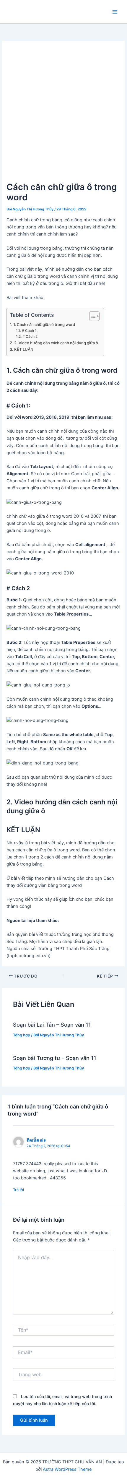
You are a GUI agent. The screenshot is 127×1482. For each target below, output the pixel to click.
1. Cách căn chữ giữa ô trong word (44, 324)
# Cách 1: (29, 331)
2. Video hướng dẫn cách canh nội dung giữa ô (56, 342)
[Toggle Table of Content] (91, 316)
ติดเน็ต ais (36, 1139)
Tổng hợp (21, 1035)
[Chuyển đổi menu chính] (115, 12)
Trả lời (18, 1189)
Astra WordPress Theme (67, 1469)
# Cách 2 (29, 337)
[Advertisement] (63, 113)
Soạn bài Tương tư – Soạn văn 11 (54, 1058)
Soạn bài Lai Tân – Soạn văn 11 (52, 1024)
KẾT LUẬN (23, 349)
